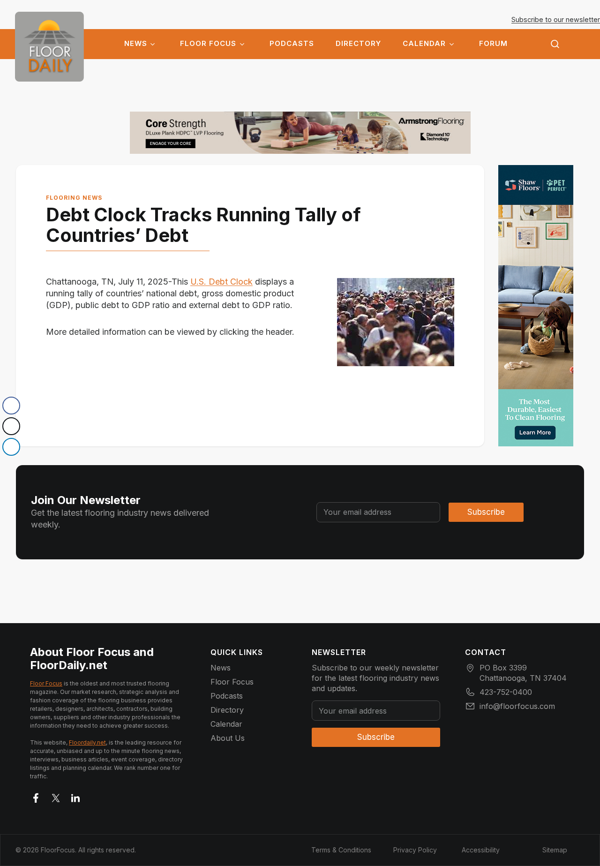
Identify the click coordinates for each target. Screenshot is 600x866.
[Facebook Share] (11, 405)
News (135, 43)
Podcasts (292, 43)
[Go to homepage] (49, 47)
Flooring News (74, 197)
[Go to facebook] (36, 796)
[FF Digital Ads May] (535, 305)
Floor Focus (208, 43)
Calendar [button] (424, 43)
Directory (358, 43)
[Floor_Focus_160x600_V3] (300, 133)
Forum (493, 43)
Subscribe (486, 512)
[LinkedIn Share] (11, 447)
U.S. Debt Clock (221, 281)
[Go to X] (56, 796)
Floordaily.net (87, 742)
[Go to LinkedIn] (75, 796)
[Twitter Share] (11, 426)
